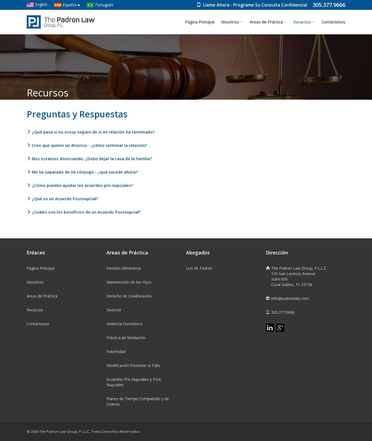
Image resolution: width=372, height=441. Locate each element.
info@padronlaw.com (290, 298)
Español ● (71, 4)
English (41, 4)
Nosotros (230, 22)
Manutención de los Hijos (128, 282)
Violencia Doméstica (124, 323)
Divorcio (113, 309)
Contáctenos (333, 22)
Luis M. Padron (199, 268)
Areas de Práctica (267, 22)
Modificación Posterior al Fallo (133, 365)
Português (104, 4)
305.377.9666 (329, 4)
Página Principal (199, 22)
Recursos (35, 309)
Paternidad (116, 351)
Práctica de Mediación (125, 337)
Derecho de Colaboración (129, 296)
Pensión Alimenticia (123, 268)
